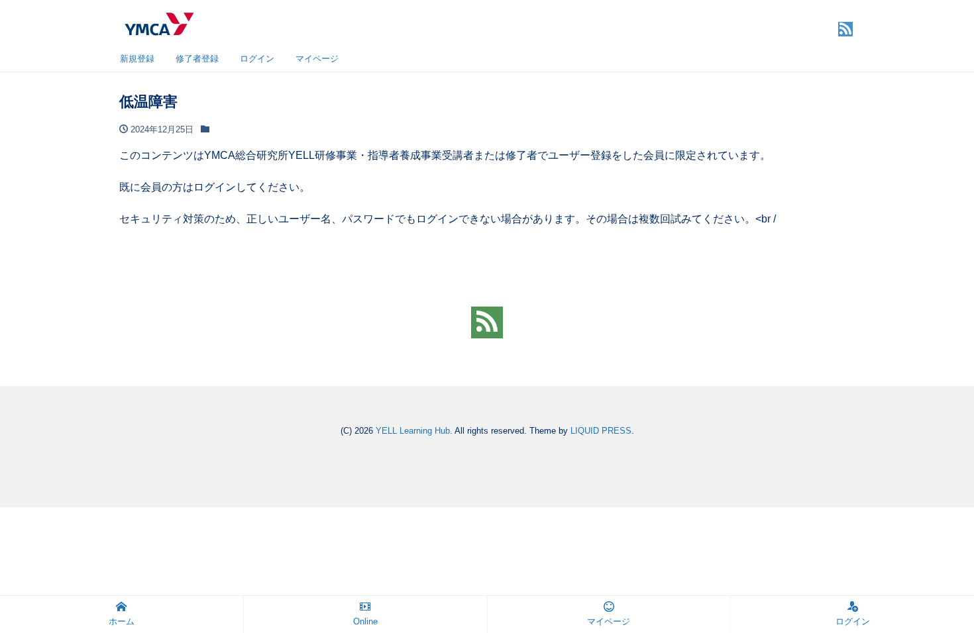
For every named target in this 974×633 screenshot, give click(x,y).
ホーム (122, 621)
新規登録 (137, 59)
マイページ (317, 59)
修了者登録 (197, 59)
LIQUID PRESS (600, 431)
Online (365, 621)
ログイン (257, 59)
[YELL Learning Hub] (158, 22)
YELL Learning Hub (413, 431)
